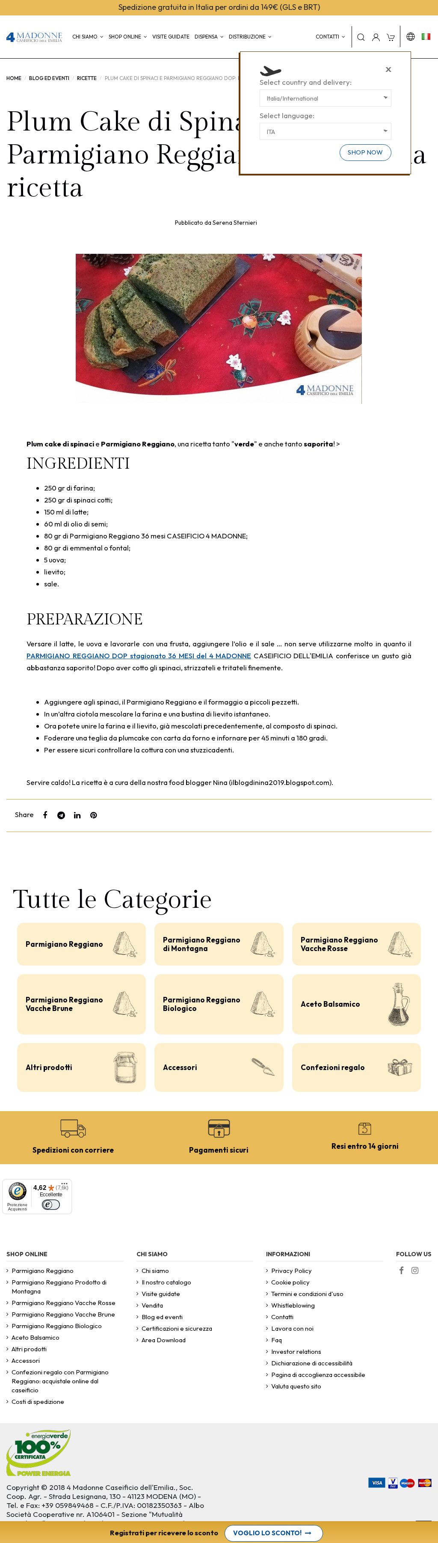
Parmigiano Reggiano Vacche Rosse (339, 944)
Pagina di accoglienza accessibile (318, 1375)
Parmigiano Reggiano (64, 943)
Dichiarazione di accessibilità (311, 1363)
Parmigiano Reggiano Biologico (201, 1004)
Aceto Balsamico (330, 1003)
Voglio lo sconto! (267, 1533)
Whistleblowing (293, 1305)
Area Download (164, 1340)
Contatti (282, 1317)
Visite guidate (161, 1294)
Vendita (152, 1305)
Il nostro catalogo (166, 1282)
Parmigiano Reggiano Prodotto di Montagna (59, 1286)
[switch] (51, 1204)
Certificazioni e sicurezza (177, 1328)
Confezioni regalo (333, 1067)
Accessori (180, 1067)
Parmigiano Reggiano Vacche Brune (64, 1004)
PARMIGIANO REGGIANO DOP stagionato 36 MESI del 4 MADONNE (139, 655)
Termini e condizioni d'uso (307, 1294)
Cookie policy (290, 1282)
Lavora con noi (292, 1328)
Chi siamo (155, 1271)
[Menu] (64, 1187)
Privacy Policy (291, 1271)
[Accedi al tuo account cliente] (376, 37)
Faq (276, 1340)
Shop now (365, 152)
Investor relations (296, 1351)
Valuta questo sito (296, 1386)
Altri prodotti (49, 1067)
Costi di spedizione (38, 1401)
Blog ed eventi (162, 1317)
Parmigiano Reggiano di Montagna (201, 944)
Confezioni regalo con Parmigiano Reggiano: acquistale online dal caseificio (60, 1381)
